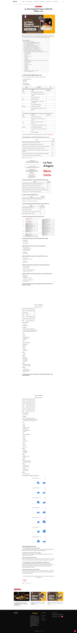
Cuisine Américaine (42, 1)
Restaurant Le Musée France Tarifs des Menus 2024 (38, 603)
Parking (27, 69)
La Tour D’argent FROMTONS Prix (29, 44)
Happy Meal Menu (50, 134)
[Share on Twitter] (25, 583)
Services (27, 65)
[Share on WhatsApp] (30, 583)
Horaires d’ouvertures (28, 52)
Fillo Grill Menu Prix (30, 157)
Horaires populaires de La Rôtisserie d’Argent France (32, 70)
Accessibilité (27, 54)
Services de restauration (29, 64)
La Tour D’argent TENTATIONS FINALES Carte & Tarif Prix (32, 45)
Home (14, 4)
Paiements (27, 59)
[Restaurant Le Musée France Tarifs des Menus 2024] (38, 597)
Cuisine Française (29, 1)
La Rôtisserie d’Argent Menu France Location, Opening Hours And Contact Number (36, 60)
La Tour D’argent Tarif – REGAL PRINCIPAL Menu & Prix (32, 43)
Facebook (24, 579)
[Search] (63, 1)
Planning (27, 58)
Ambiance (27, 57)
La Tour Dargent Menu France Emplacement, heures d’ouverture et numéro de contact (37, 51)
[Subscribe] (62, 616)
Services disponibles (28, 53)
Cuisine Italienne (55, 1)
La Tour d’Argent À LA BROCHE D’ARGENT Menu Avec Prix (32, 42)
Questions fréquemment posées (29, 71)
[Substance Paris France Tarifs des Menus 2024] (55, 597)
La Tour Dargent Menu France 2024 (28, 41)
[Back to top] (75, 631)
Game (42, 614)
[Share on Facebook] (27, 583)
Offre (26, 55)
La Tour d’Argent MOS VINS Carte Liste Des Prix (30, 46)
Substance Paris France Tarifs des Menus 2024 (55, 603)
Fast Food (23, 1)
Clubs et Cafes (35, 1)
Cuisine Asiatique (48, 1)
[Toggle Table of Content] (48, 40)
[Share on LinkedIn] (28, 583)
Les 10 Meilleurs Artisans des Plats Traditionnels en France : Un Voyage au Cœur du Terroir (21, 603)
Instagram (25, 580)
